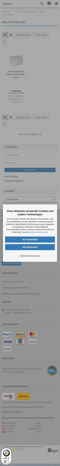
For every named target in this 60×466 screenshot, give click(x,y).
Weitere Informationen (30, 256)
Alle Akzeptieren (30, 247)
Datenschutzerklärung (38, 232)
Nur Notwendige (30, 239)
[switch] (6, 461)
